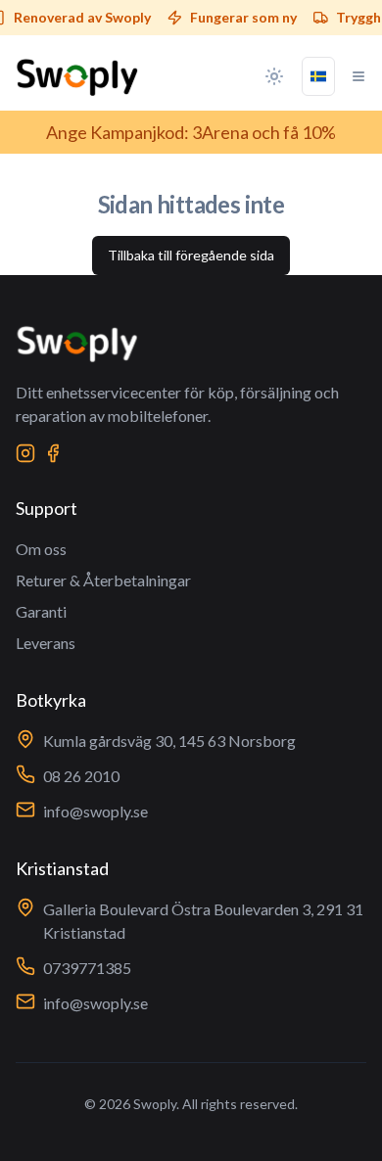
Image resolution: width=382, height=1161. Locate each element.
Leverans (45, 642)
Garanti (41, 611)
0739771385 (87, 967)
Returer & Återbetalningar (103, 580)
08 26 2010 (81, 775)
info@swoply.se (95, 811)
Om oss (41, 548)
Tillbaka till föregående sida (191, 255)
